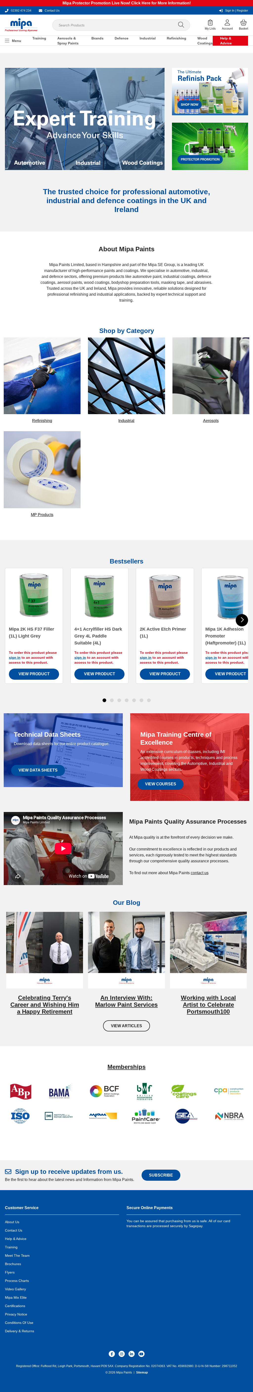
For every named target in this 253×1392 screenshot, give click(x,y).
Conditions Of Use (19, 1323)
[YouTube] (141, 1354)
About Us (12, 1222)
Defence (121, 38)
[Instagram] (122, 1354)
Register (236, 10)
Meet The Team (17, 1255)
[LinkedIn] (131, 1354)
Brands (97, 38)
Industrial (148, 38)
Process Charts (17, 1281)
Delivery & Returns (19, 1331)
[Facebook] (112, 1354)
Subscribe (161, 1175)
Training (39, 38)
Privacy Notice (16, 1314)
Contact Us (13, 1230)
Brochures (13, 1264)
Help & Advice (226, 40)
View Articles (126, 1026)
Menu (16, 41)
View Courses (160, 784)
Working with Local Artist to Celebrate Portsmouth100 (208, 1004)
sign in (15, 657)
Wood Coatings (205, 40)
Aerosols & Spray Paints (68, 40)
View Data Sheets (38, 770)
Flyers (10, 1272)
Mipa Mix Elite (16, 1297)
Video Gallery (15, 1289)
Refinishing (176, 38)
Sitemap (142, 1372)
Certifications (15, 1306)
